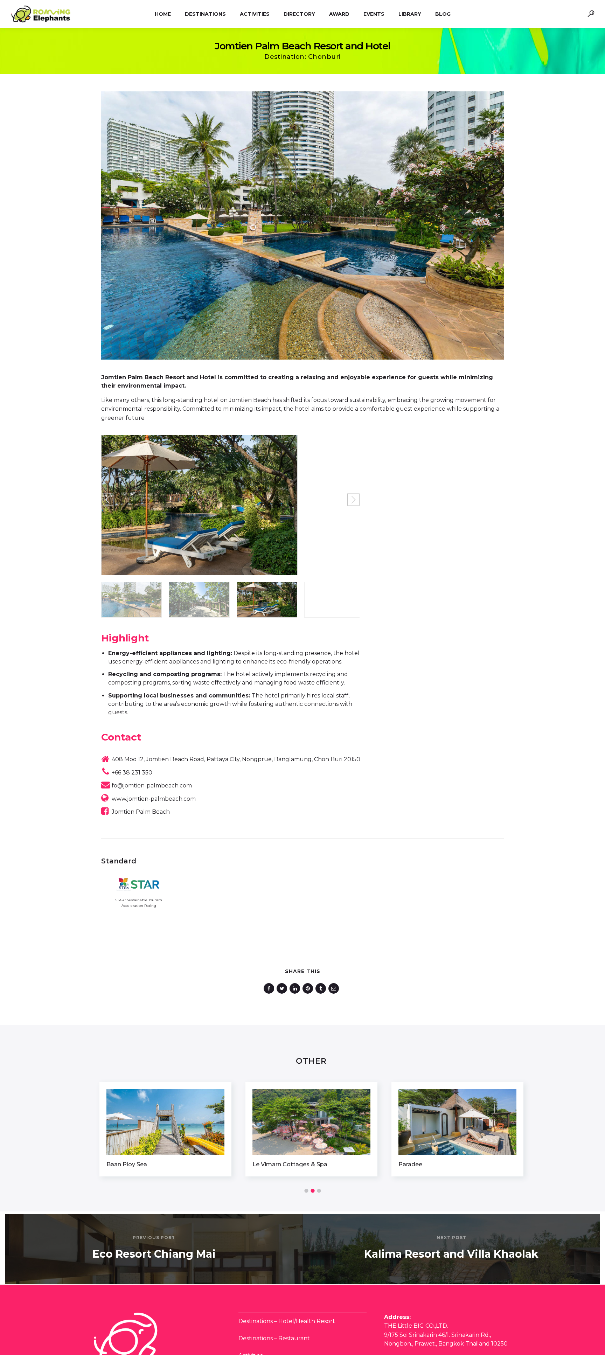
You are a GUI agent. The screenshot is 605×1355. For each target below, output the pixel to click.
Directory (299, 14)
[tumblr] (321, 988)
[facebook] (270, 988)
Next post (451, 1237)
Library (409, 14)
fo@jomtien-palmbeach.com (152, 785)
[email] (334, 988)
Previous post (154, 1237)
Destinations (205, 14)
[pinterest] (308, 988)
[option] (165, 1129)
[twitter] (283, 988)
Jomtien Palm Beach (141, 811)
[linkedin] (296, 988)
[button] (107, 500)
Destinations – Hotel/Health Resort (286, 1321)
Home (163, 14)
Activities (255, 14)
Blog (443, 14)
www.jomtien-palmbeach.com (154, 798)
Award (339, 14)
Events (373, 14)
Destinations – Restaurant (274, 1338)
